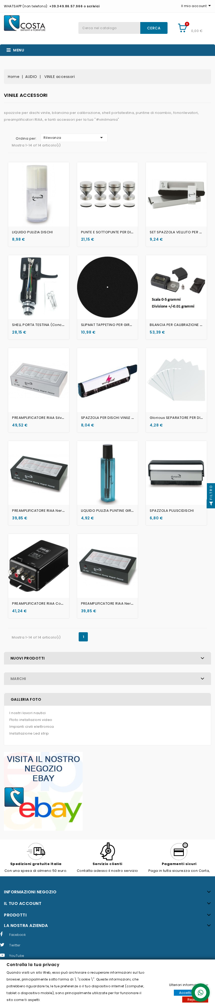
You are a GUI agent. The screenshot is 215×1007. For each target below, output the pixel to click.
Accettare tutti (191, 992)
